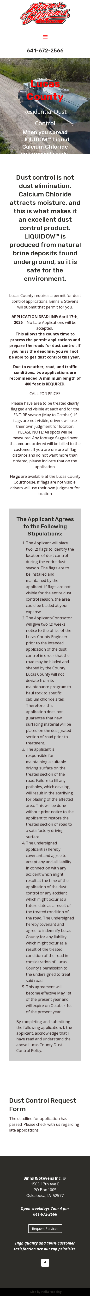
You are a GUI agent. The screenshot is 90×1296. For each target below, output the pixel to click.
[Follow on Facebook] (45, 1263)
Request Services (45, 1228)
